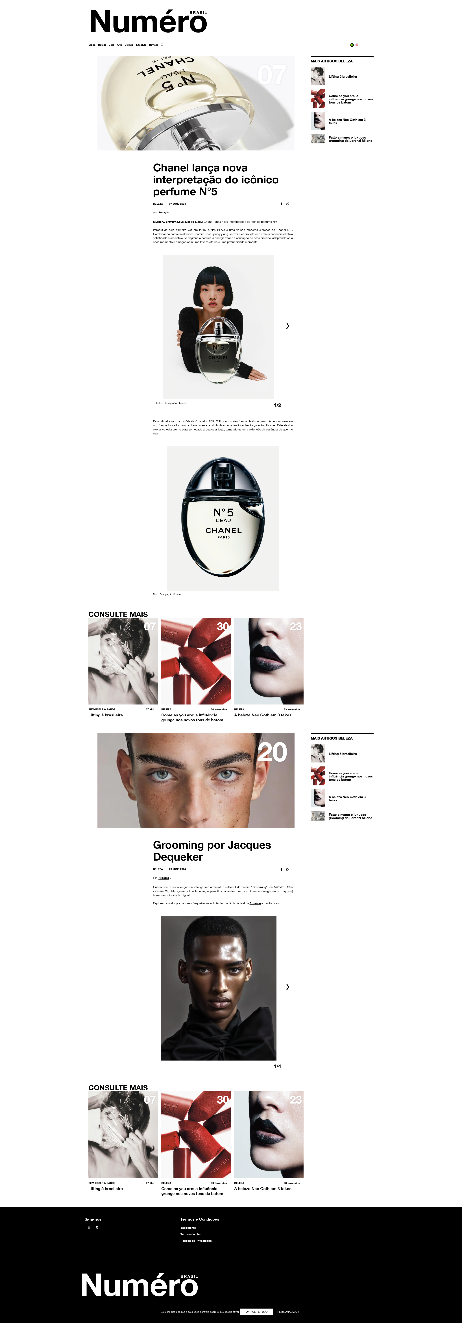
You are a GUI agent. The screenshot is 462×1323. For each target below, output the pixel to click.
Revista (153, 44)
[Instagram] (89, 1227)
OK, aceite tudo (257, 1311)
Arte (119, 44)
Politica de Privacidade (196, 1240)
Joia (111, 44)
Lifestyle (141, 44)
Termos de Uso (190, 1234)
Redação (163, 212)
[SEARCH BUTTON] (166, 45)
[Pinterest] (97, 1227)
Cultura (129, 44)
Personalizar (288, 1311)
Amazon (255, 903)
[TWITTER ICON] (287, 204)
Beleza (102, 44)
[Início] (138, 1286)
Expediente (188, 1227)
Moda (91, 44)
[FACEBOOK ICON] (281, 204)
